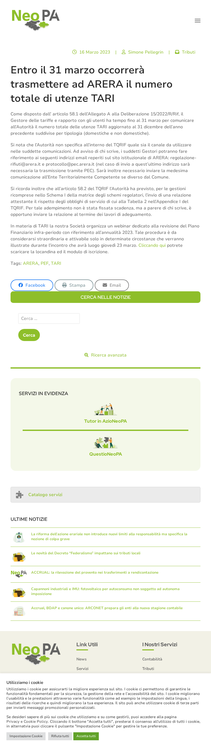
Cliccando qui (152, 245)
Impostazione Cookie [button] (26, 736)
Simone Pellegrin (145, 52)
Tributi (188, 52)
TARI (56, 263)
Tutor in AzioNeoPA (105, 421)
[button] (197, 20)
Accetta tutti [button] (86, 736)
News (81, 659)
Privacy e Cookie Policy (27, 721)
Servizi (82, 668)
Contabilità (152, 659)
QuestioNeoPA (105, 454)
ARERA (30, 263)
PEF (45, 263)
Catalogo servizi (45, 495)
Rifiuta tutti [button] (60, 736)
